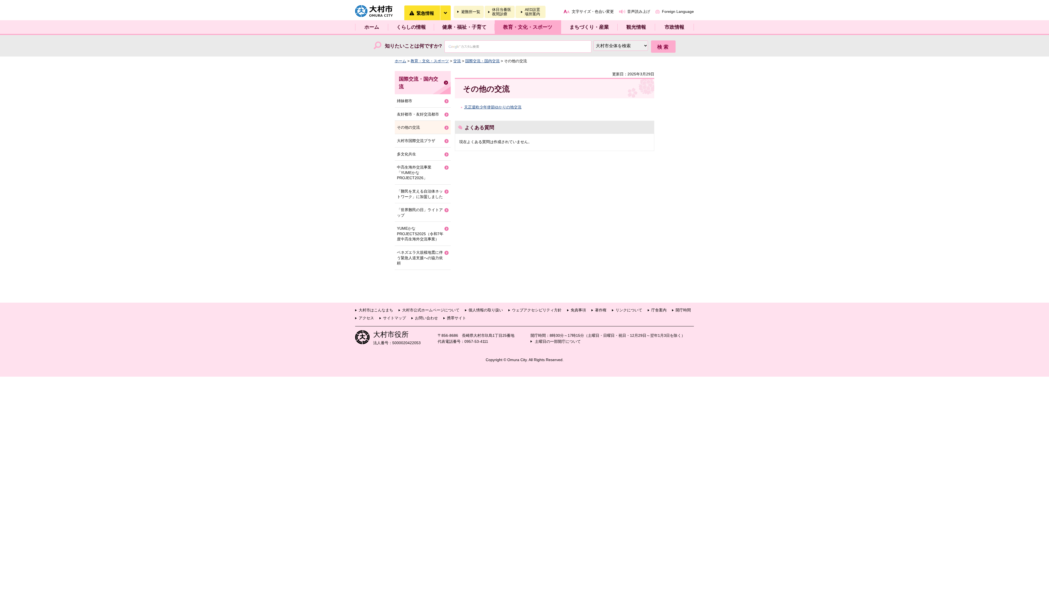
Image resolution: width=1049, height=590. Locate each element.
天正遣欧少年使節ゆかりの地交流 (492, 107)
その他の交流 (408, 127)
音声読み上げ (638, 11)
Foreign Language (678, 11)
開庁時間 (683, 310)
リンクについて (628, 310)
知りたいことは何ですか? (413, 46)
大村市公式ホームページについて (430, 310)
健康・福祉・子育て (464, 27)
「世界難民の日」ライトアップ (420, 212)
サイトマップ (394, 318)
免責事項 (578, 310)
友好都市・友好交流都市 (418, 114)
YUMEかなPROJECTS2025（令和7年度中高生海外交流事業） (420, 233)
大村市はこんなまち (376, 310)
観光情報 (636, 27)
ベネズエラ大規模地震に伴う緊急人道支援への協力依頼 (420, 257)
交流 (457, 61)
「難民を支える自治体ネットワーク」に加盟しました (420, 194)
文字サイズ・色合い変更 (593, 11)
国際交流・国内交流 (482, 61)
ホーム (371, 27)
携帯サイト (456, 318)
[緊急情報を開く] (445, 12)
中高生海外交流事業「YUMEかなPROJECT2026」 (414, 172)
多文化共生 (406, 154)
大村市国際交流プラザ (416, 140)
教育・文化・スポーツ (527, 27)
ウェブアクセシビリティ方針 (537, 310)
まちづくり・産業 (589, 27)
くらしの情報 (411, 27)
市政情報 (674, 27)
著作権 (600, 310)
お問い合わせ (426, 318)
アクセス (366, 318)
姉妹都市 (404, 101)
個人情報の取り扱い (485, 310)
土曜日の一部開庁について (558, 341)
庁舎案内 (659, 310)
